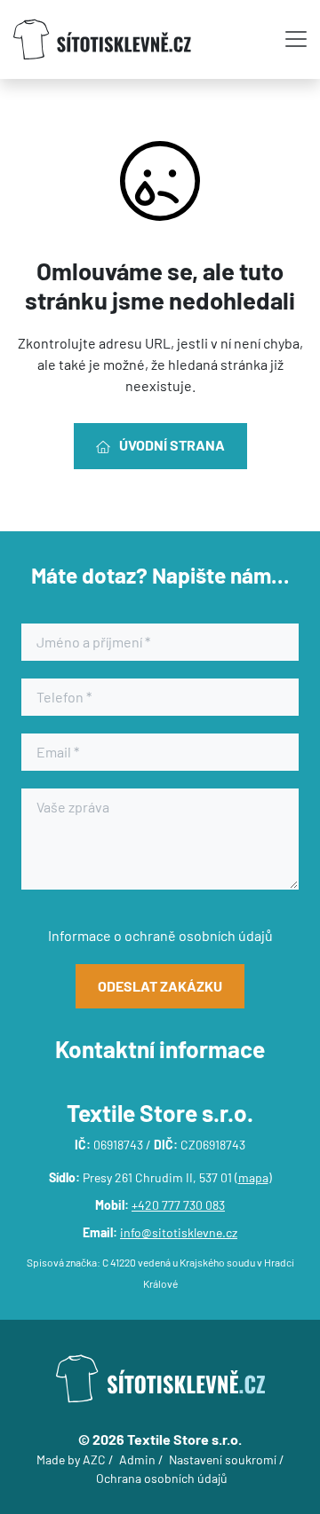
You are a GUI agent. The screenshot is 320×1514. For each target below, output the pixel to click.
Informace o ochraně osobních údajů (160, 935)
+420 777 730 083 (178, 1204)
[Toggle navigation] (296, 39)
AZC (94, 1459)
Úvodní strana (172, 444)
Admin (137, 1459)
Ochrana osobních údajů (162, 1478)
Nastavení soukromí (222, 1459)
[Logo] (102, 39)
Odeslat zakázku (160, 985)
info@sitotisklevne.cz (178, 1232)
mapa (253, 1177)
